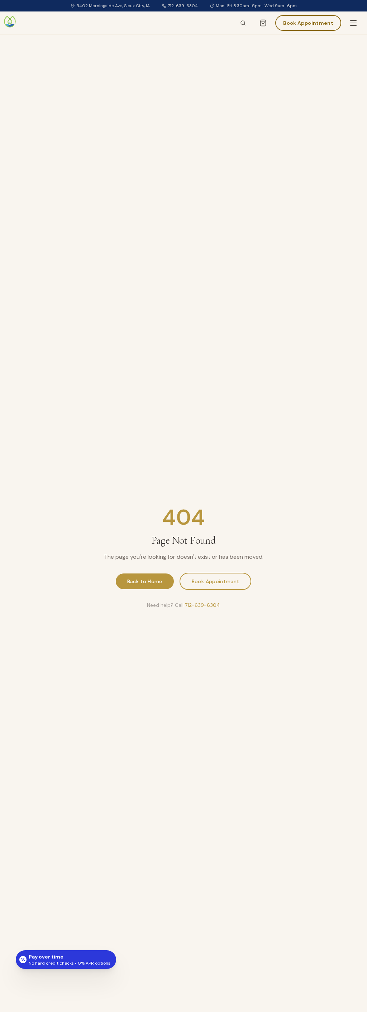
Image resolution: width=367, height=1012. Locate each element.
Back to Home (144, 581)
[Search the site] (243, 23)
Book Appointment (215, 581)
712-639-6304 (183, 6)
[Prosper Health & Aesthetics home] (10, 22)
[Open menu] (353, 23)
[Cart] (263, 23)
